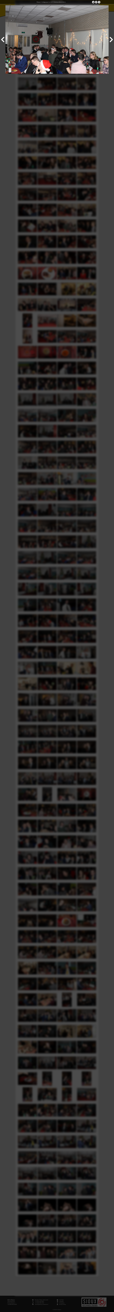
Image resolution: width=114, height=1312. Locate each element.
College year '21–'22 (47, 2)
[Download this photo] (93, 2)
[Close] (99, 2)
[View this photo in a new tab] (96, 2)
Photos (38, 2)
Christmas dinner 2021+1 (59, 2)
